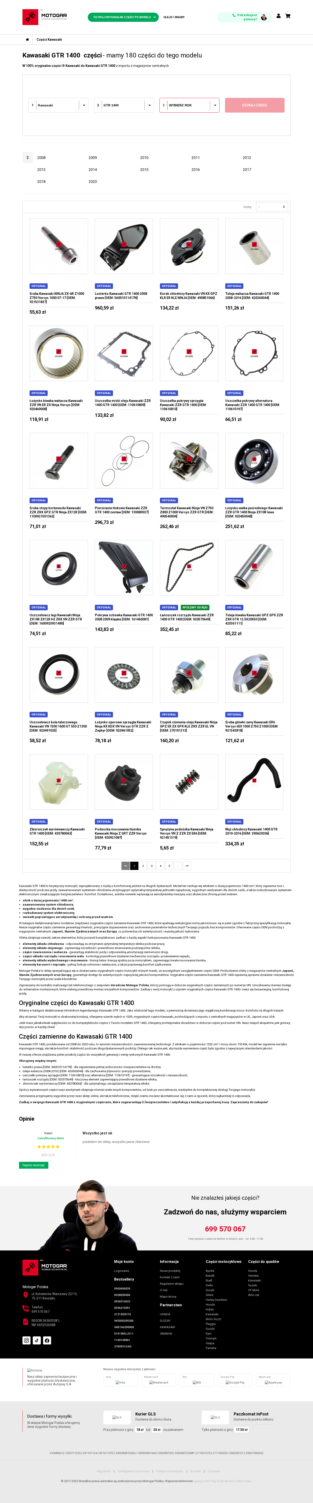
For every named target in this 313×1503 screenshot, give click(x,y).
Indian (210, 1309)
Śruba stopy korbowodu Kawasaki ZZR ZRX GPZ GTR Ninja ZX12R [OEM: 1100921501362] (58, 512)
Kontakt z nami (170, 1277)
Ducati (210, 1290)
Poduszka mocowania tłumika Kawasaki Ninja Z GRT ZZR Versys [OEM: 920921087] (121, 833)
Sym (208, 1333)
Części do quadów (263, 1261)
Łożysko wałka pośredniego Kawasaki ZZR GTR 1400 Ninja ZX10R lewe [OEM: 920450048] (254, 512)
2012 (247, 158)
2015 (144, 170)
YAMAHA (166, 1333)
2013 (41, 170)
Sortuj (247, 207)
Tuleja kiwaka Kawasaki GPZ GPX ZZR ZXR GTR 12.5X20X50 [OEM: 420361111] (254, 619)
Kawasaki (212, 1314)
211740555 (220, 1453)
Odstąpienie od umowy (133, 1471)
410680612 (57, 1453)
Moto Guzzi (213, 1319)
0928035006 (122, 1295)
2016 (196, 170)
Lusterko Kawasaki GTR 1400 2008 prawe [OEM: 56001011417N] (121, 296)
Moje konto (124, 1261)
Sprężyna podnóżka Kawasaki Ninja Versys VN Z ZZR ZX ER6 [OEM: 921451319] (186, 833)
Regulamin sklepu (172, 1283)
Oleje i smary (174, 17)
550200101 (236, 1453)
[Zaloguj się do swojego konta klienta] (279, 16)
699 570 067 (225, 1229)
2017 (247, 170)
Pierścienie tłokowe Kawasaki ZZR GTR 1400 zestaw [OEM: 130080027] (122, 510)
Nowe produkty (170, 1271)
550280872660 (125, 1453)
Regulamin (104, 1471)
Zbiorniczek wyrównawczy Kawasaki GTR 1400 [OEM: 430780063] (57, 831)
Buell (209, 1280)
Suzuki (210, 1328)
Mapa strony (168, 1296)
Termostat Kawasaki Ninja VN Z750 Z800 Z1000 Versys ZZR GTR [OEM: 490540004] (187, 512)
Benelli (210, 1275)
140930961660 (146, 1453)
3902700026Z (255, 1453)
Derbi (209, 1285)
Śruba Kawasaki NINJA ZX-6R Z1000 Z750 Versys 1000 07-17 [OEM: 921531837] (57, 298)
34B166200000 (124, 1327)
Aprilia (210, 1271)
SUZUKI (165, 1320)
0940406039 (122, 1288)
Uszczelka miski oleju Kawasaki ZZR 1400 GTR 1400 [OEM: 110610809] (123, 403)
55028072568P (184, 1453)
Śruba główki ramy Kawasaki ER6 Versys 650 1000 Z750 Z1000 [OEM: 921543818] (251, 726)
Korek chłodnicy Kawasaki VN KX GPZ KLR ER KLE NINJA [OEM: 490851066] (188, 296)
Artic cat (253, 1295)
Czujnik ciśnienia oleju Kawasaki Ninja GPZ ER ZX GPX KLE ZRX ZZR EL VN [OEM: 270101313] (188, 726)
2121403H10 (122, 1314)
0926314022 (122, 1301)
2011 (196, 158)
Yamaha (211, 1348)
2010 (144, 158)
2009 (93, 158)
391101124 (90, 1453)
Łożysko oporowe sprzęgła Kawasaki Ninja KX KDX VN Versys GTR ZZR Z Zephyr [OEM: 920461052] (123, 726)
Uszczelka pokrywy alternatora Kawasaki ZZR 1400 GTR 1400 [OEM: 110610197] (252, 405)
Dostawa (214, 1471)
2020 (93, 181)
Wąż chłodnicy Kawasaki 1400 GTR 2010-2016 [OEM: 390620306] (251, 831)
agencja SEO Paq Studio (209, 1481)
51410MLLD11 (123, 1333)
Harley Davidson (216, 1299)
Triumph (211, 1338)
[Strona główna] (27, 39)
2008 (41, 158)
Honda (210, 1304)
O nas (163, 1290)
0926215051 (122, 1308)
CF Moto (253, 1290)
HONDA (165, 1314)
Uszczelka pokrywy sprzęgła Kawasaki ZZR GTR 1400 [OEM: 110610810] (183, 405)
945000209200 (123, 1320)
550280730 (165, 1453)
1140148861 (122, 1340)
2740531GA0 (122, 1346)
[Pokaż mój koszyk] (288, 16)
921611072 (106, 1453)
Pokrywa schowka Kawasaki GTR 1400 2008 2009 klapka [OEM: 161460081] (124, 617)
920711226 (73, 1453)
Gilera (209, 1295)
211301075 (203, 1453)
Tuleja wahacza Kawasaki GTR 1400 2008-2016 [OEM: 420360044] (252, 296)
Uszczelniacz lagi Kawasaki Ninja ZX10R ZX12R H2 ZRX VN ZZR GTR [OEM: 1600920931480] (56, 619)
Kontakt (195, 1471)
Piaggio (211, 1324)
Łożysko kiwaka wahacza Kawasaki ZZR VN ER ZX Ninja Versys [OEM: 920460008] (56, 405)
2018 (41, 181)
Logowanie (121, 1271)
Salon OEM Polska (239, 1481)
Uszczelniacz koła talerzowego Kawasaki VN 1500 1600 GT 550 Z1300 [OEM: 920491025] (58, 726)
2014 (93, 170)
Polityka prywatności (169, 1471)
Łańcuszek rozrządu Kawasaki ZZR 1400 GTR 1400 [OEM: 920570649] (187, 617)
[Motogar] (44, 17)
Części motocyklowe (224, 1261)
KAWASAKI (167, 1327)
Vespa (210, 1343)
